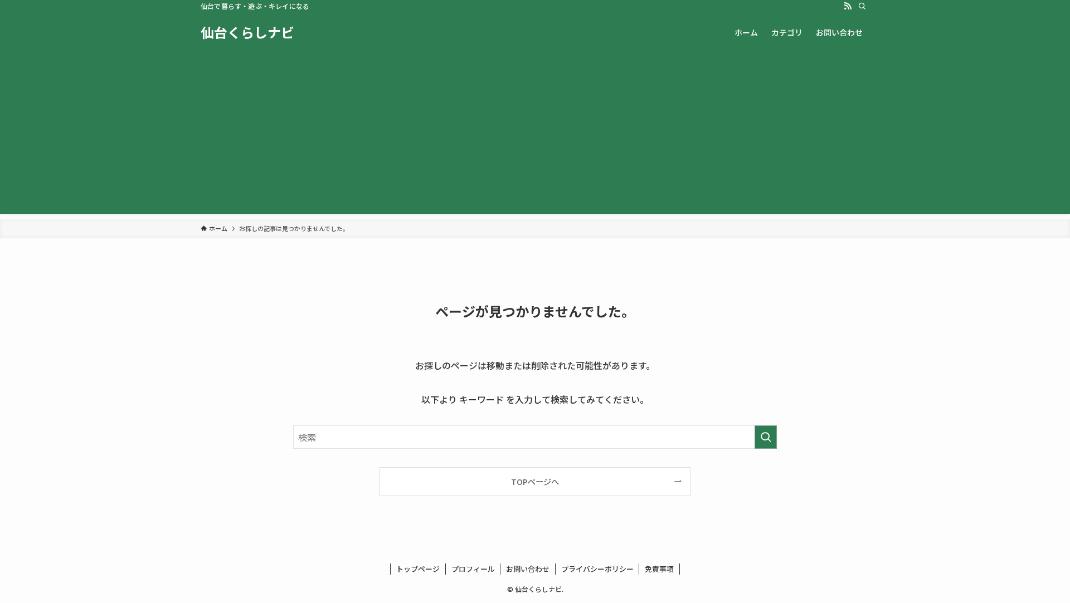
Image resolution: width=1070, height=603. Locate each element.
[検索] (862, 6)
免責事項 (659, 568)
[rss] (847, 6)
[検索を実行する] (766, 437)
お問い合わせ (527, 568)
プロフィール (473, 568)
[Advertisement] (535, 136)
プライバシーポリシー (597, 568)
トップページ (418, 568)
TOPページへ (535, 481)
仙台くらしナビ (247, 32)
